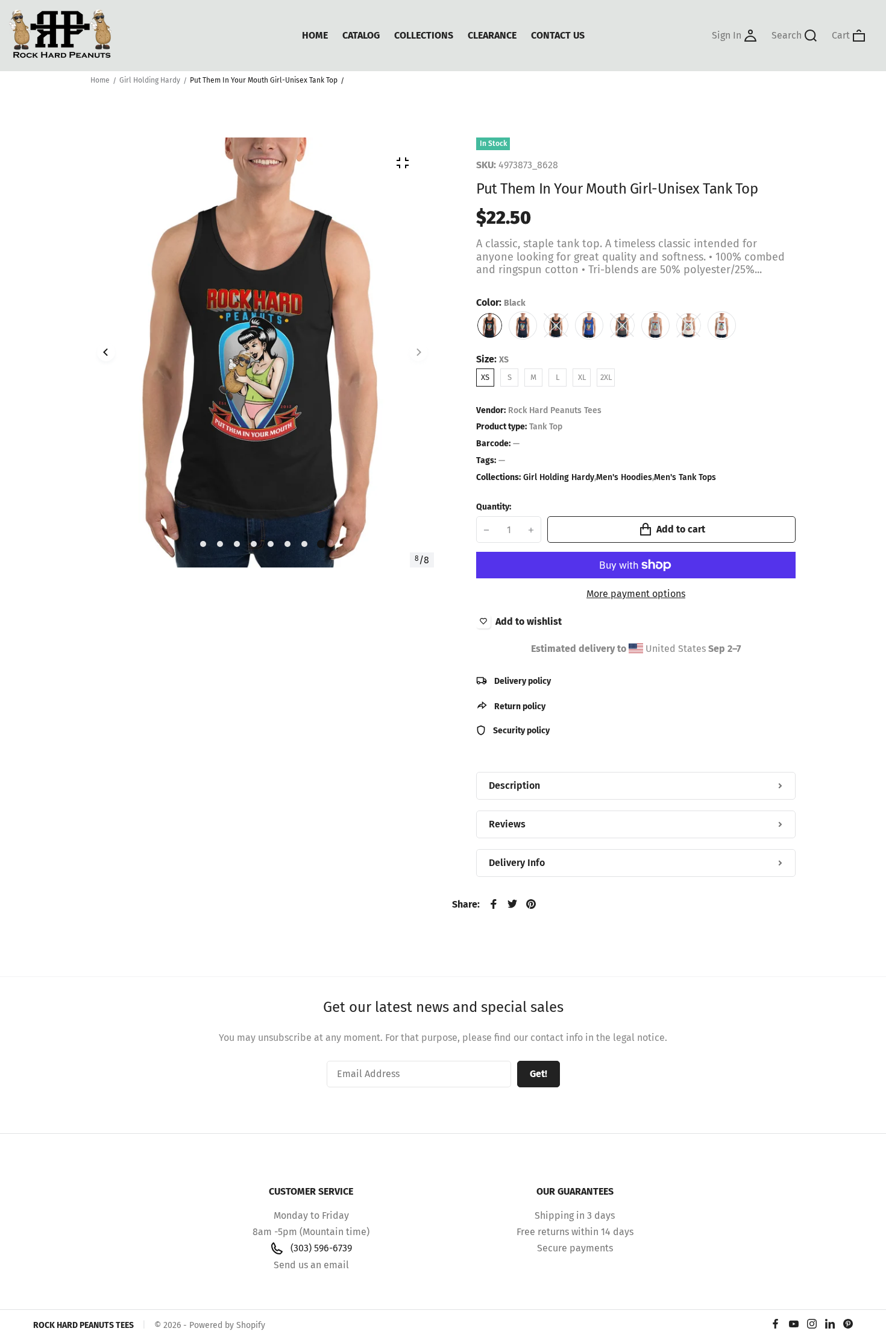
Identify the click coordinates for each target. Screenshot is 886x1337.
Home (100, 80)
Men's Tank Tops (685, 477)
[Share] (493, 904)
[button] (203, 544)
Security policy (520, 730)
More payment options (635, 593)
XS (485, 377)
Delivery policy (521, 681)
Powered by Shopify (227, 1325)
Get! (538, 1073)
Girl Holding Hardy (149, 80)
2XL (606, 377)
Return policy (518, 706)
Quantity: (493, 507)
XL (582, 377)
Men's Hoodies (624, 477)
